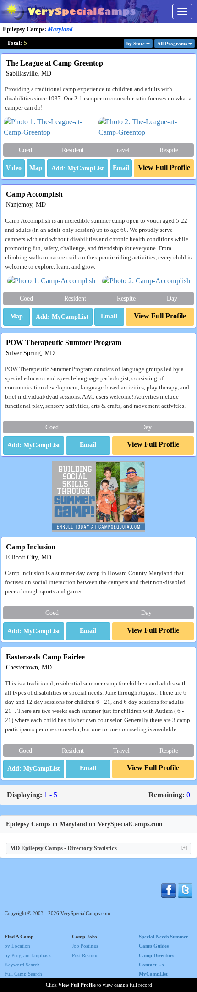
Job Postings (85, 945)
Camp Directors (156, 955)
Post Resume (85, 955)
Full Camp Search (23, 973)
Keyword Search (22, 964)
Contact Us (151, 964)
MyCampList (153, 973)
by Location (17, 945)
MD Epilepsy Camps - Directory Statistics (98, 847)
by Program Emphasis (28, 955)
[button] (14, 168)
